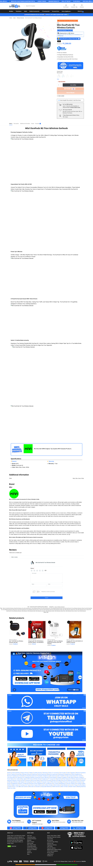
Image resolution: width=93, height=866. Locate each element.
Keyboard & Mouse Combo (13, 780)
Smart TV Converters (54, 772)
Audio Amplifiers (61, 775)
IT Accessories (51, 778)
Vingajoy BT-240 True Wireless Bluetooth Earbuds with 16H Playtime (55, 642)
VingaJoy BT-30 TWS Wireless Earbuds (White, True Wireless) (36, 641)
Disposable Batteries (46, 786)
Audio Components (70, 775)
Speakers (73, 772)
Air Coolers (55, 783)
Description (16, 123)
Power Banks (10, 778)
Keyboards (58, 778)
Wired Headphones (76, 774)
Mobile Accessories (35, 777)
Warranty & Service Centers (53, 837)
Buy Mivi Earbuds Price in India (82, 609)
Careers (29, 851)
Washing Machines (81, 786)
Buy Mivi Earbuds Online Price (69, 609)
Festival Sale (30, 843)
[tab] (11, 123)
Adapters (65, 777)
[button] (81, 11)
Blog (28, 854)
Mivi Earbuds (24, 610)
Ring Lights (23, 778)
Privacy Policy (50, 852)
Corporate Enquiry (31, 846)
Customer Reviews (31, 838)
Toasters (10, 786)
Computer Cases (46, 782)
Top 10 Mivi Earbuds (81, 610)
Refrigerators (62, 783)
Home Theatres (11, 774)
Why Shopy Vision (31, 844)
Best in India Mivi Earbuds (8, 608)
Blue (77, 478)
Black (74, 478)
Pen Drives (64, 780)
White (82, 478)
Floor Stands (79, 775)
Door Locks (16, 786)
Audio (14, 17)
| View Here (65, 30)
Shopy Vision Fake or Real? (53, 835)
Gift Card (29, 835)
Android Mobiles (16, 772)
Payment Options (51, 848)
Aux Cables (17, 778)
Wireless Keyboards (76, 778)
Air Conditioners (48, 783)
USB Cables (71, 777)
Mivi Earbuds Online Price (60, 610)
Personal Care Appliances (70, 782)
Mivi (25, 541)
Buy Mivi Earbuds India (47, 609)
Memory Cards (71, 780)
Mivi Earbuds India (31, 610)
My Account (66, 6)
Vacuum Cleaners (71, 783)
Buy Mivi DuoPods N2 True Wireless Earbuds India (51, 608)
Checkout (82, 6)
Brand (32, 123)
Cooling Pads (29, 782)
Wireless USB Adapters (19, 782)
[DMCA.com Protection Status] (16, 846)
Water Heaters (15, 785)
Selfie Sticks (30, 778)
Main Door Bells (12, 788)
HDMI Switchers (56, 786)
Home (10, 17)
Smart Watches (45, 777)
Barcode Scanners (23, 786)
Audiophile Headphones (43, 775)
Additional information (25, 123)
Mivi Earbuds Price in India (71, 610)
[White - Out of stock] (72, 76)
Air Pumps (75, 785)
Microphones (53, 775)
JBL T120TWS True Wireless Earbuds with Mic (16, 641)
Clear (58, 79)
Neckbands (61, 774)
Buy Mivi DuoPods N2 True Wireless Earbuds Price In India (30, 609)
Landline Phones (38, 772)
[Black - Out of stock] (59, 76)
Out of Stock (70, 92)
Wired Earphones (42, 774)
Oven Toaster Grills (36, 785)
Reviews (37, 123)
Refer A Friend (30, 841)
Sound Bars (19, 774)
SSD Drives (33, 780)
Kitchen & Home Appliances (36, 783)
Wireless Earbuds (20, 17)
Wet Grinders (57, 785)
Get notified (73, 85)
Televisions (45, 772)
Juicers (43, 785)
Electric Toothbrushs (24, 783)
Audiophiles (22, 775)
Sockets (49, 780)
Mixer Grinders (49, 785)
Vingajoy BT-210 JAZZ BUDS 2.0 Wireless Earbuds (75, 641)
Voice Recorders (11, 777)
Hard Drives (44, 780)
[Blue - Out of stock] (63, 76)
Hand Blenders (64, 785)
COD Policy (50, 846)
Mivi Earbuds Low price (40, 610)
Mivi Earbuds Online (50, 610)
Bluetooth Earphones (52, 774)
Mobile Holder (72, 786)
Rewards (29, 840)
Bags (61, 782)
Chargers (59, 777)
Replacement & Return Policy (54, 849)
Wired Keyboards (66, 778)
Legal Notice (50, 854)
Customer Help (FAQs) (52, 841)
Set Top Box (63, 772)
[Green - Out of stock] (67, 76)
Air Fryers (28, 785)
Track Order (50, 838)
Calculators (37, 786)
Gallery (10, 123)
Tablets (31, 772)
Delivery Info (50, 843)
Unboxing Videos (31, 837)
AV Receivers (19, 777)
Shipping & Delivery (52, 844)
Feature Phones (24, 772)
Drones (23, 780)
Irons (70, 785)
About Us (29, 852)
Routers (54, 780)
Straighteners (14, 783)
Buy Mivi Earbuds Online (57, 609)
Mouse (83, 778)
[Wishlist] (24, 623)
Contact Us (50, 855)
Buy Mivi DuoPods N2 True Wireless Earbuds (31, 608)
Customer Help (74, 6)
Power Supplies (37, 782)
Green (79, 478)
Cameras (28, 780)
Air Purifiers (79, 783)
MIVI (17, 463)
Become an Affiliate (32, 849)
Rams (38, 780)
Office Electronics (55, 782)
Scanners (83, 780)
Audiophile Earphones (31, 775)
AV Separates (26, 777)
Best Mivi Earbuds (18, 608)
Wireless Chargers (79, 777)
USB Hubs (10, 782)
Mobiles (9, 772)
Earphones (34, 774)
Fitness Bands (53, 777)
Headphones (68, 774)
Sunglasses (44, 778)
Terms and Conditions (52, 851)
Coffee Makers (82, 785)
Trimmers (79, 782)
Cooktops (22, 785)
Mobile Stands (37, 778)
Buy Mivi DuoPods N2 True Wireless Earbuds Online (73, 608)
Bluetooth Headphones (12, 775)
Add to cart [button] (17, 646)
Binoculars (31, 786)
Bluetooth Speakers (81, 772)
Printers (78, 780)
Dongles (59, 780)
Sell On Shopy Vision (32, 848)
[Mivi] (46, 494)
